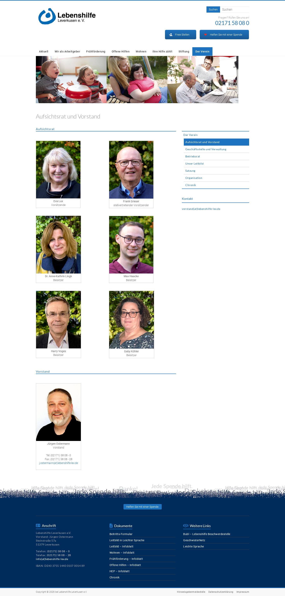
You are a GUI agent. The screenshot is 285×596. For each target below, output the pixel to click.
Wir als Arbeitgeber (67, 51)
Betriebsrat (192, 156)
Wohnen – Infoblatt (122, 552)
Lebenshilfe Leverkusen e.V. (73, 592)
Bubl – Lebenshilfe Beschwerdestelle (206, 534)
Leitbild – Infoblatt (122, 546)
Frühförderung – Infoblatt (126, 558)
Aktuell (43, 51)
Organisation (193, 177)
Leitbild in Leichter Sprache (127, 540)
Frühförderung (95, 51)
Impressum (243, 592)
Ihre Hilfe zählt (162, 51)
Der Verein (202, 51)
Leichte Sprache (193, 546)
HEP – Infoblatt (120, 571)
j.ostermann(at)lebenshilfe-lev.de (58, 463)
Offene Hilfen (121, 51)
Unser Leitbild (194, 163)
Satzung (190, 170)
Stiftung (184, 51)
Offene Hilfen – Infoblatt (125, 565)
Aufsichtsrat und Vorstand (202, 142)
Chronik (190, 185)
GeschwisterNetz (194, 540)
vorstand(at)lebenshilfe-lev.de (201, 208)
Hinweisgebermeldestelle (191, 592)
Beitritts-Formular (121, 534)
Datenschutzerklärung (220, 592)
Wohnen (141, 51)
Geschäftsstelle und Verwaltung (205, 149)
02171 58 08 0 (232, 23)
